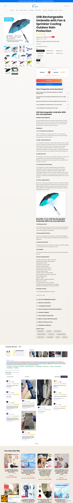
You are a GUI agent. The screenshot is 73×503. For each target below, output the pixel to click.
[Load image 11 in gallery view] (22, 63)
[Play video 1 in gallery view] (14, 71)
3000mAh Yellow (49, 53)
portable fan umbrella (41, 334)
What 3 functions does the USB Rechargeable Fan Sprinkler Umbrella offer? (52, 93)
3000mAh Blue (40, 50)
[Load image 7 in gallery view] (22, 56)
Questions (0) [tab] (16, 372)
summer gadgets (50, 337)
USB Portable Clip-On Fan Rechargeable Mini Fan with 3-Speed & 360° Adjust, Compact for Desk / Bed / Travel (62, 472)
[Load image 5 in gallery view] (7, 56)
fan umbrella (48, 331)
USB (38, 60)
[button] (5, 6)
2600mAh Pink (40, 55)
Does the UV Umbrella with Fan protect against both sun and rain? (52, 101)
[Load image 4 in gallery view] (29, 49)
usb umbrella (64, 337)
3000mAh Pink (40, 53)
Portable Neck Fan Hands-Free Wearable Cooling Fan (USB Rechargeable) (61, 501)
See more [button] (63, 398)
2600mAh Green (59, 53)
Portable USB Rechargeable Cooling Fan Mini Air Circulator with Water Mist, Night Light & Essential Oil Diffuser (28, 472)
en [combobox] (20, 346)
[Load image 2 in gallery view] (14, 49)
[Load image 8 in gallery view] (29, 56)
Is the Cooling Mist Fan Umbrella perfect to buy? (52, 108)
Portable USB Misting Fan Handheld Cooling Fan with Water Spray (11, 471)
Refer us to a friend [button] (41, 295)
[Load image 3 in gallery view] (22, 49)
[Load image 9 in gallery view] (7, 63)
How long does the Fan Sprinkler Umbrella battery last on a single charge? (52, 97)
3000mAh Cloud (59, 50)
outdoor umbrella (57, 331)
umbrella (57, 337)
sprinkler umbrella (40, 337)
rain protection (51, 334)
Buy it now (49, 84)
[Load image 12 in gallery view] (29, 63)
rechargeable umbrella (61, 334)
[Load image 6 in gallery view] (14, 56)
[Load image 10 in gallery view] (14, 63)
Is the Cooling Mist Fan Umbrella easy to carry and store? (52, 104)
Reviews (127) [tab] (8, 372)
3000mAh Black (49, 50)
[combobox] (27, 377)
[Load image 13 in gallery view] (7, 71)
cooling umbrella (40, 331)
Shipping (37, 38)
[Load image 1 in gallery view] (7, 49)
